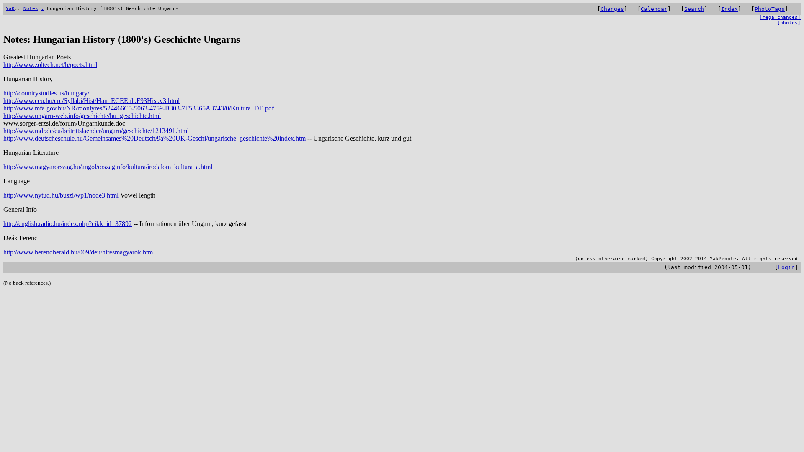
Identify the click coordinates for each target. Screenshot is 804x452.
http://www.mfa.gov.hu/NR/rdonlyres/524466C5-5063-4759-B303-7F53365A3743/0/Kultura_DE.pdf (138, 108)
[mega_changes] (780, 17)
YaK (10, 8)
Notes (30, 8)
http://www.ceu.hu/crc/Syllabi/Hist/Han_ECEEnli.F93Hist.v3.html (91, 100)
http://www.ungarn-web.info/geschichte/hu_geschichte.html (82, 115)
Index (729, 9)
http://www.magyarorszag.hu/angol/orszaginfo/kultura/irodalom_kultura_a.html (107, 166)
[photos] (789, 23)
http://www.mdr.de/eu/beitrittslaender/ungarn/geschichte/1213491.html (96, 130)
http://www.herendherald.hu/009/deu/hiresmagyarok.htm (78, 252)
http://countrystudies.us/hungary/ (46, 93)
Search (694, 9)
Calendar (654, 9)
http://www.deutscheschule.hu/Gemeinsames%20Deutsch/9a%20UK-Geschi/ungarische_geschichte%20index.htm (154, 138)
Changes (612, 9)
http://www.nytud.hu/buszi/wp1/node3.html (61, 195)
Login (786, 267)
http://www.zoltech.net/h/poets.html (50, 64)
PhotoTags (770, 9)
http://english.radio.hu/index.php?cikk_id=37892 (67, 223)
